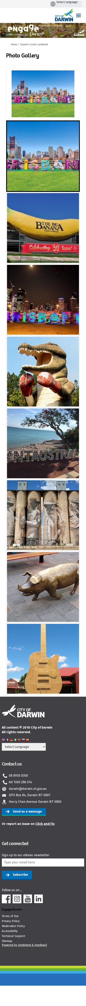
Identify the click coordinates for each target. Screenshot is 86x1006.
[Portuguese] (19, 740)
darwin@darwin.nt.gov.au (28, 789)
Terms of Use (10, 916)
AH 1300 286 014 (20, 782)
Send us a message (27, 811)
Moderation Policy (13, 926)
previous (12, 99)
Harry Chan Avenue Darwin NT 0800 (35, 802)
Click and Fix (45, 824)
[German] (11, 740)
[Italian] (15, 740)
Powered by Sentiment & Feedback (24, 945)
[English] (3, 740)
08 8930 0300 (18, 775)
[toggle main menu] (78, 15)
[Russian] (23, 740)
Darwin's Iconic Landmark (34, 44)
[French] (7, 740)
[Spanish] (27, 740)
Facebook (6, 899)
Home (14, 44)
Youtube (27, 899)
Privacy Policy (11, 921)
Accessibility (10, 931)
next (74, 99)
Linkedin (38, 899)
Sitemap (7, 941)
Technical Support (13, 936)
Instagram (17, 899)
